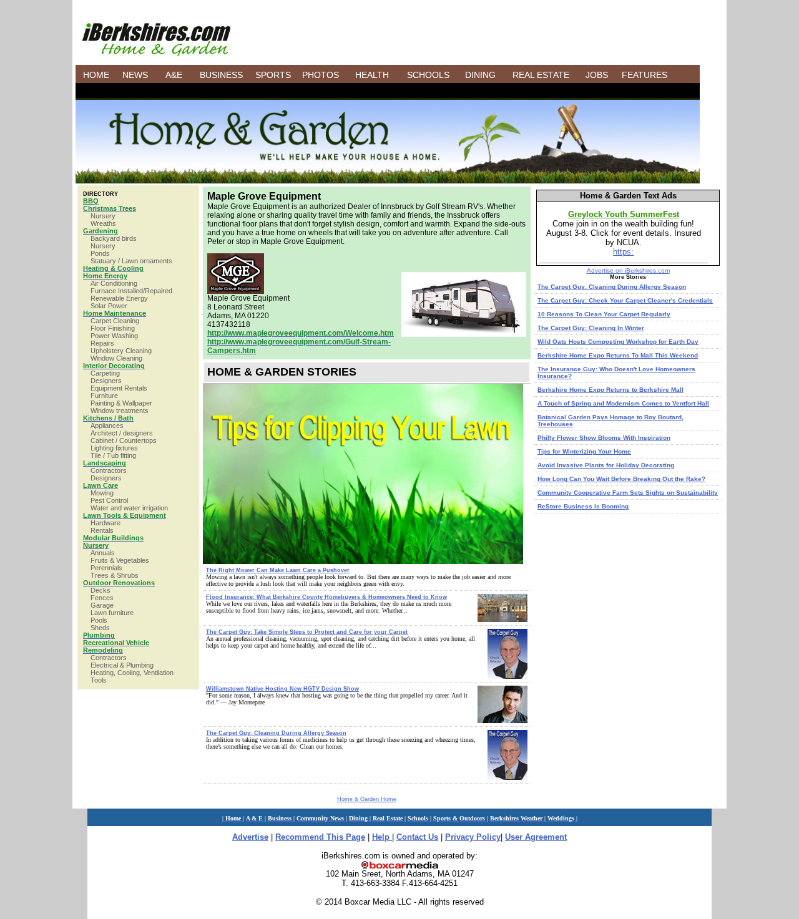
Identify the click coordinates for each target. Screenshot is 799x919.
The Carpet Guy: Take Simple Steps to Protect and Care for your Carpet (307, 632)
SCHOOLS (428, 75)
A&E (173, 75)
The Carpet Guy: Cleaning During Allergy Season (276, 733)
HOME (96, 75)
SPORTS (273, 75)
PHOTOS (320, 75)
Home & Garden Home (366, 799)
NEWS (135, 75)
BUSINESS (221, 75)
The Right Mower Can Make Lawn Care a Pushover (278, 570)
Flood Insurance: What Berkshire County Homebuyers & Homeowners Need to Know (326, 597)
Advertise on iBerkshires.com (628, 270)
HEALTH (372, 75)
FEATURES (644, 75)
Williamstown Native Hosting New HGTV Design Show (282, 689)
